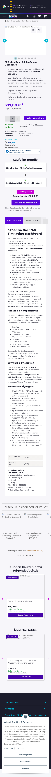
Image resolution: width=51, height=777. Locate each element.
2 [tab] (19, 58)
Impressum (8, 748)
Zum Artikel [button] (25, 677)
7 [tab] (35, 58)
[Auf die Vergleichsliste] (33, 30)
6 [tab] (32, 58)
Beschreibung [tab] (14, 220)
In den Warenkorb (25, 615)
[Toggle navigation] (4, 15)
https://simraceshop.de (24, 490)
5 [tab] (29, 58)
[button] (28, 16)
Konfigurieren (25, 761)
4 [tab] (25, 58)
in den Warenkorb (25, 202)
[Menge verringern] (7, 119)
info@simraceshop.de (22, 487)
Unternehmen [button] (12, 702)
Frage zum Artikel (11, 139)
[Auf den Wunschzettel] (39, 30)
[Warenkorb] (45, 16)
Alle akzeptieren (25, 755)
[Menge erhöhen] (17, 119)
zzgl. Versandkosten (21, 611)
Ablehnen (25, 768)
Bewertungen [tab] (32, 220)
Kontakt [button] (9, 708)
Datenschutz (21, 748)
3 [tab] (22, 58)
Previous (5, 41)
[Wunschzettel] (39, 16)
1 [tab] (15, 58)
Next (46, 41)
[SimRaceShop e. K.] (13, 16)
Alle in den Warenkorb (25, 555)
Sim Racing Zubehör (26, 133)
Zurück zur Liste (13, 21)
